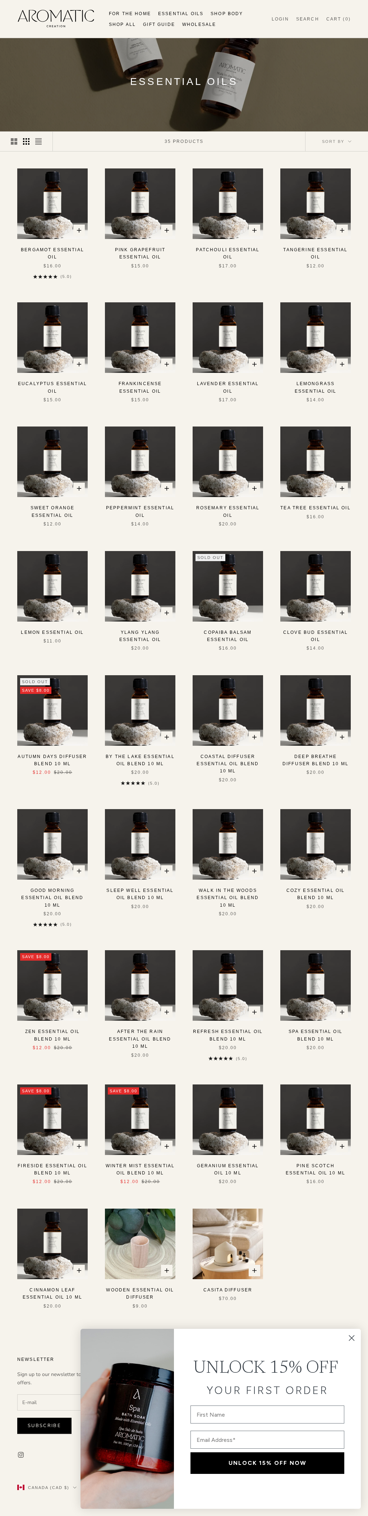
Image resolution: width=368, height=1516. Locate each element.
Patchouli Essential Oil (227, 253)
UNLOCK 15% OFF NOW (268, 1462)
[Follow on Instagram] (20, 1454)
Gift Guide (159, 24)
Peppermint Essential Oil (140, 511)
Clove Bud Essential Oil (315, 636)
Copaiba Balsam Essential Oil (228, 636)
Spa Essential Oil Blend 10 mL (315, 1035)
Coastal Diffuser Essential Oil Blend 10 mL (228, 764)
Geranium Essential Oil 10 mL (228, 1169)
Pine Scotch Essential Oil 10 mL (315, 1169)
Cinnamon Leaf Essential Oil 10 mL (52, 1293)
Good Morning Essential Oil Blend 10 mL (52, 898)
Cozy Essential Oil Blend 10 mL (315, 894)
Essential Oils (180, 13)
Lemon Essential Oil (52, 632)
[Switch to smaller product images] (26, 141)
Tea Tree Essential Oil (315, 507)
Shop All (122, 24)
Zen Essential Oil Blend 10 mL (52, 1035)
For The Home (130, 13)
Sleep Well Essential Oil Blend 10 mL (140, 894)
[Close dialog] (351, 1338)
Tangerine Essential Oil (315, 253)
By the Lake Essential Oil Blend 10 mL (140, 760)
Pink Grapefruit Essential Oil (140, 253)
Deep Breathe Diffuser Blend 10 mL (315, 760)
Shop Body (227, 13)
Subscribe (44, 1425)
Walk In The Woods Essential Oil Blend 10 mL (228, 898)
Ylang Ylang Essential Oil (140, 636)
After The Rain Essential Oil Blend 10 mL (140, 1039)
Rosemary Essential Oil (228, 511)
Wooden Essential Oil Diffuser (140, 1293)
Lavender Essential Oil (228, 387)
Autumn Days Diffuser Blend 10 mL (52, 760)
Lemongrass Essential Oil (315, 387)
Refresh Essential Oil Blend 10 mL (228, 1035)
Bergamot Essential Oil (52, 253)
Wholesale (199, 24)
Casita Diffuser (227, 1289)
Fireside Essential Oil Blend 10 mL (52, 1169)
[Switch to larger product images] (14, 141)
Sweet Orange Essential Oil (53, 511)
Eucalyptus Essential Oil (52, 387)
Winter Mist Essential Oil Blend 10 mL (140, 1169)
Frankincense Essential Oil (140, 387)
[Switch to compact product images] (38, 141)
